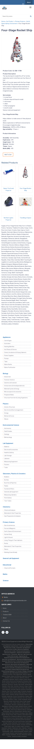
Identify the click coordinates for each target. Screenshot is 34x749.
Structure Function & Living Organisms (16, 397)
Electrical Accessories (11, 449)
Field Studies (8, 431)
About (29, 2)
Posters (6, 464)
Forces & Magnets (9, 528)
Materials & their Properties (12, 513)
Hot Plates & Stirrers (10, 349)
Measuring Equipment (11, 461)
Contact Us (6, 621)
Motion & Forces (9, 416)
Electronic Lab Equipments (9, 659)
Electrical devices (9, 525)
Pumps (6, 358)
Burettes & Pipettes (10, 483)
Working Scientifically (10, 552)
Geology (6, 434)
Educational (7, 565)
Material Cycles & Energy (11, 388)
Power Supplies (9, 355)
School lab (14, 654)
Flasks (6, 486)
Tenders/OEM (7, 614)
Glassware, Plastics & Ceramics (14, 474)
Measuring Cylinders (10, 495)
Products (5, 611)
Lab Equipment (8, 443)
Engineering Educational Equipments (20, 657)
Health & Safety (9, 452)
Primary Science (20, 21)
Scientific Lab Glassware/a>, (17, 667)
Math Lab (20, 654)
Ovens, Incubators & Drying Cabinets (15, 352)
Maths (5, 574)
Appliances (7, 337)
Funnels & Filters (9, 489)
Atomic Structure (9, 407)
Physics (5, 404)
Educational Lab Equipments (18, 664)
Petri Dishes (8, 498)
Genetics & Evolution (10, 382)
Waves (6, 419)
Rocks (6, 543)
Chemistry (6, 507)
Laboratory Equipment (10, 652)
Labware (6, 458)
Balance (6, 446)
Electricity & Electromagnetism (13, 410)
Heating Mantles (9, 346)
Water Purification (9, 367)
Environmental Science (11, 425)
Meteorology (8, 437)
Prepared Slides (9, 394)
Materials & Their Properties (12, 546)
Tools (6, 467)
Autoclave (7, 343)
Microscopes (14, 656)
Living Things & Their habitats (13, 540)
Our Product (10, 21)
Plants (6, 549)
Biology (5, 373)
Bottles (6, 480)
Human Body (8, 534)
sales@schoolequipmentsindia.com (15, 600)
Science (5, 580)
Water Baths (8, 364)
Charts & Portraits (9, 568)
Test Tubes (7, 501)
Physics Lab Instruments (20, 666)
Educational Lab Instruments (19, 672)
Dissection (7, 376)
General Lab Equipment (11, 492)
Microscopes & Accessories (12, 391)
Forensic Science (9, 380)
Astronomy (7, 428)
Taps (5, 361)
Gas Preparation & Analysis (12, 516)
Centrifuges (8, 340)
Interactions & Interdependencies (14, 385)
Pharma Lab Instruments (23, 651)
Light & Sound (8, 537)
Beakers (6, 477)
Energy (6, 413)
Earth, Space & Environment (12, 531)
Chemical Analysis (9, 510)
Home (3, 21)
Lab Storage (8, 455)
